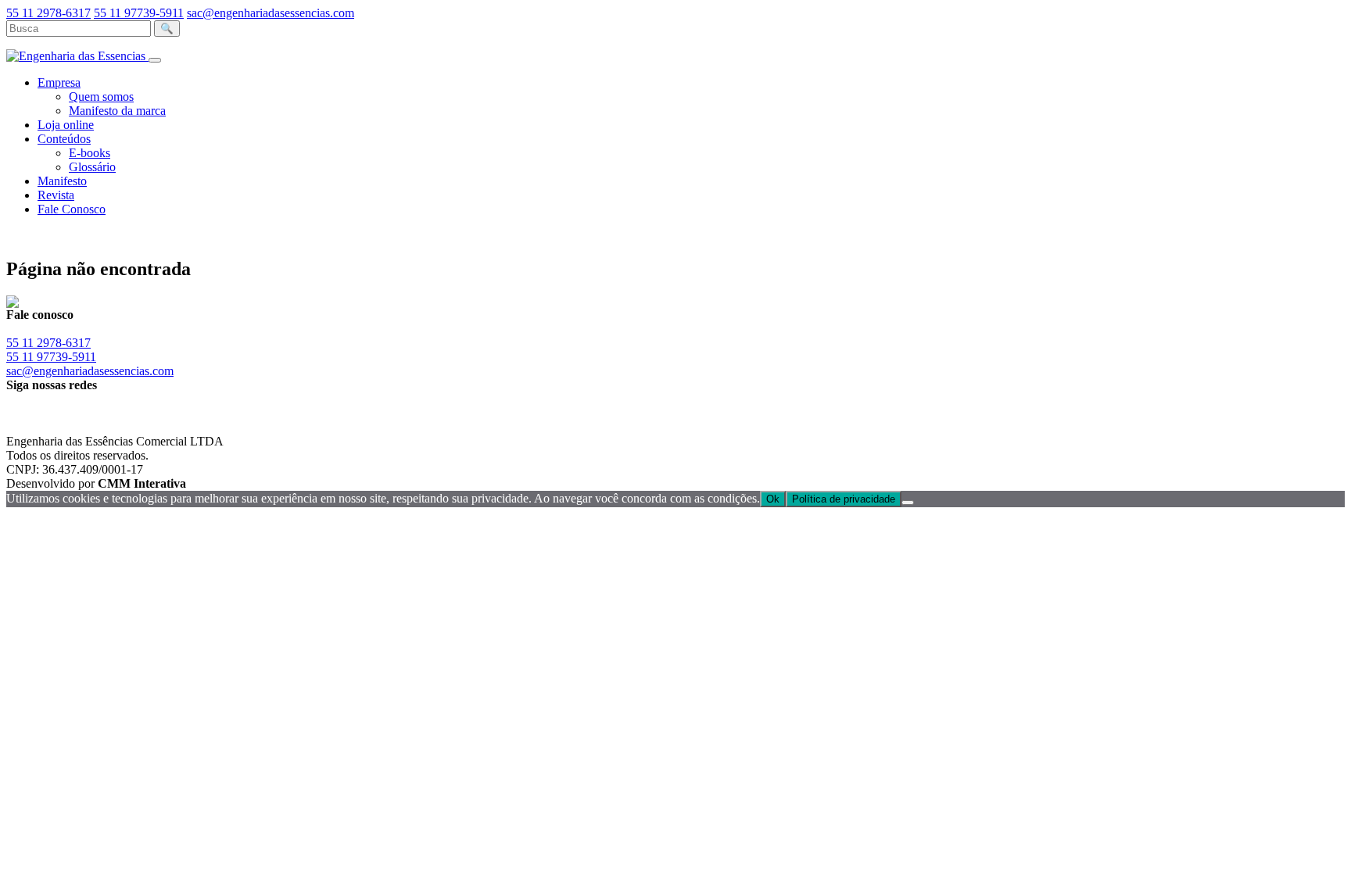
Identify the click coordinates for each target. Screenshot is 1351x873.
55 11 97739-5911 (139, 13)
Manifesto (62, 181)
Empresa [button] (59, 82)
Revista (56, 195)
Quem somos (101, 96)
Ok (772, 499)
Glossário (92, 167)
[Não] (907, 502)
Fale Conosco (72, 209)
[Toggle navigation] (155, 60)
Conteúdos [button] (64, 138)
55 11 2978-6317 (48, 13)
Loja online (66, 124)
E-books (89, 152)
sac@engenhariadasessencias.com (270, 13)
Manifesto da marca (117, 110)
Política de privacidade (843, 499)
